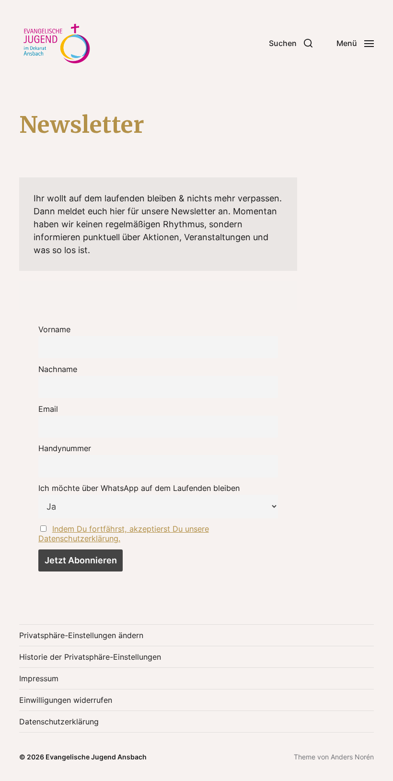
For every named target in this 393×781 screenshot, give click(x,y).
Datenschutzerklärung (59, 721)
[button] (290, 43)
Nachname (57, 369)
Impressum (38, 678)
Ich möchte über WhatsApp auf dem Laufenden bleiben (139, 488)
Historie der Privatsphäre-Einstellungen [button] (90, 657)
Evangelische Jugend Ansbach (96, 757)
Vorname (54, 329)
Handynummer (64, 448)
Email (48, 409)
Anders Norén (352, 757)
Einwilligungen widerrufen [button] (65, 700)
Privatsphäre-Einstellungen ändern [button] (81, 635)
